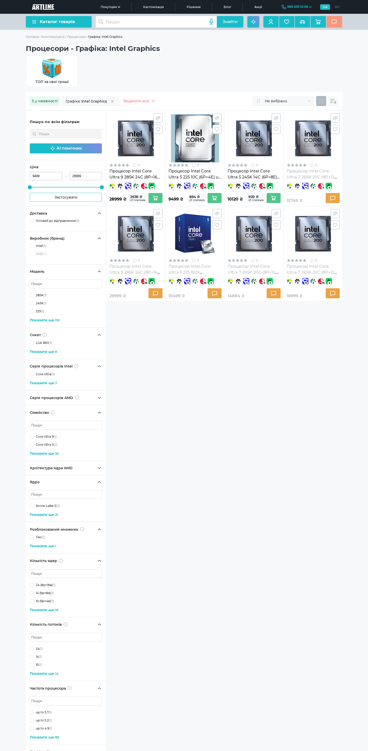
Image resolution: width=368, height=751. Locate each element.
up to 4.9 (44, 728)
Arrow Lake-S (48, 506)
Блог (227, 7)
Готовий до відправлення (57, 221)
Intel (41, 246)
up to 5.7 (44, 712)
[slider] (30, 187)
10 (39, 665)
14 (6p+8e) (45, 593)
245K (41, 303)
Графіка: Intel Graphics (105, 37)
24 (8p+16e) (46, 585)
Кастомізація (153, 7)
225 (40, 311)
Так (40, 537)
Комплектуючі (52, 37)
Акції (258, 7)
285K (41, 295)
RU (337, 7)
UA (325, 7)
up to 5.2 (44, 720)
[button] (66, 148)
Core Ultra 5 (46, 444)
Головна (32, 37)
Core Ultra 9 (46, 436)
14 (39, 657)
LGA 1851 (44, 343)
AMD (41, 254)
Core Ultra (45, 374)
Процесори (76, 37)
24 (39, 648)
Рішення (194, 7)
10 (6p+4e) (45, 601)
